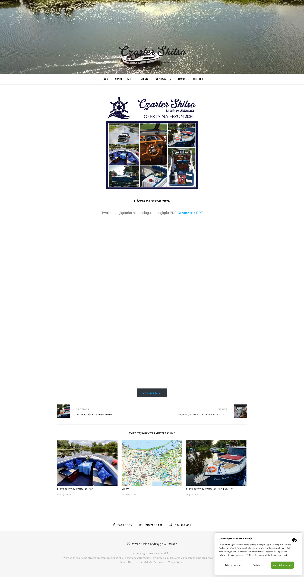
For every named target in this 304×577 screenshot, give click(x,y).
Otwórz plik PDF (190, 213)
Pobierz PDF (152, 393)
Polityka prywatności (278, 555)
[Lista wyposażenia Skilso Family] (63, 411)
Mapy (125, 489)
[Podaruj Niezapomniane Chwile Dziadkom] (240, 411)
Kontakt (197, 79)
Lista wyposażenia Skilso (75, 489)
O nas (104, 79)
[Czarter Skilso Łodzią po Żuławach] (152, 52)
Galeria (144, 79)
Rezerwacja (163, 79)
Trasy (182, 79)
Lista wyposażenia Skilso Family (209, 489)
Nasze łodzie (123, 79)
